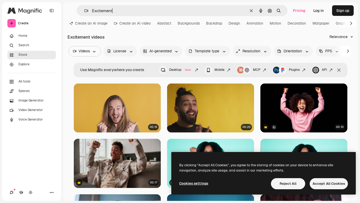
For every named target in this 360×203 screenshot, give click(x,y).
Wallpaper (320, 23)
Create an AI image (91, 23)
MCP (256, 70)
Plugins (294, 70)
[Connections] (11, 192)
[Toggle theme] (30, 192)
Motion (275, 23)
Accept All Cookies (329, 183)
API (324, 70)
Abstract (164, 23)
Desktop (180, 70)
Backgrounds (189, 23)
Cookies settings (193, 183)
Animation (254, 23)
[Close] (339, 70)
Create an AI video (135, 23)
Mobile (220, 70)
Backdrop (214, 23)
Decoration (297, 23)
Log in (318, 10)
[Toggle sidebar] (51, 10)
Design (234, 23)
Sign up (342, 10)
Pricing (299, 10)
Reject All (288, 183)
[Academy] (21, 192)
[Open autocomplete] (84, 11)
